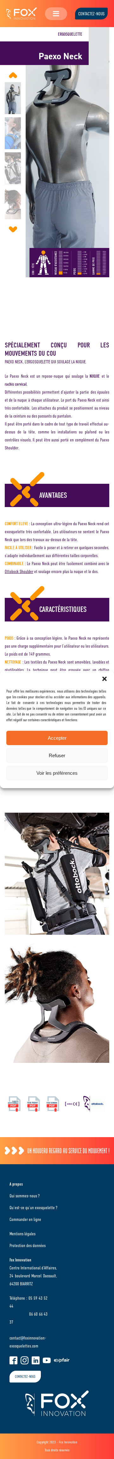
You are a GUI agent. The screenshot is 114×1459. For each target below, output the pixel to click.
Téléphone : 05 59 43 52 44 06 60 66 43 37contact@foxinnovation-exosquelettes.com (29, 1322)
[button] (104, 679)
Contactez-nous (91, 13)
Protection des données (28, 1245)
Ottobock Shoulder (19, 571)
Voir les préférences (57, 773)
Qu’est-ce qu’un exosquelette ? (33, 1207)
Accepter (57, 738)
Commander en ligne (25, 1219)
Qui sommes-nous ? (25, 1195)
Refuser (57, 755)
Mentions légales (22, 1233)
